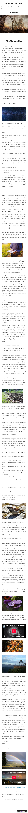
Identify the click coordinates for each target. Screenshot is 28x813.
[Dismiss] (26, 811)
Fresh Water (14, 12)
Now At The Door (14, 3)
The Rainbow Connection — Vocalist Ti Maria (14, 787)
